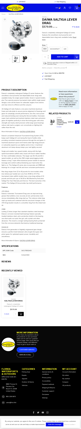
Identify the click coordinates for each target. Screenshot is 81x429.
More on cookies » (69, 424)
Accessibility (46, 381)
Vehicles (25, 385)
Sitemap (45, 398)
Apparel (24, 379)
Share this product (59, 68)
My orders (65, 375)
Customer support (48, 391)
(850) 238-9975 (70, 105)
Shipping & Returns (48, 388)
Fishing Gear (26, 372)
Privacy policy (46, 378)
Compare (65, 382)
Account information (69, 372)
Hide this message (54, 424)
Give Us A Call (25, 355)
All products (66, 385)
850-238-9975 (11, 397)
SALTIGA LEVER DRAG (16, 14)
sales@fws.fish (11, 403)
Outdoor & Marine (28, 382)
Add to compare (47, 68)
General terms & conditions (47, 373)
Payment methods (48, 384)
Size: (44, 45)
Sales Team (69, 101)
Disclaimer (45, 394)
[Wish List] (70, 8)
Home (3, 14)
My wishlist (66, 379)
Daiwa (44, 17)
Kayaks (24, 375)
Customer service (26, 350)
